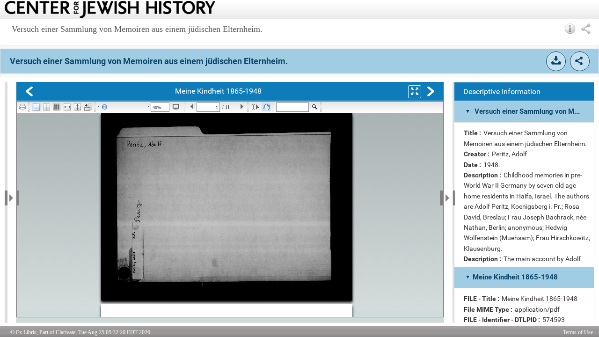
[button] (570, 28)
